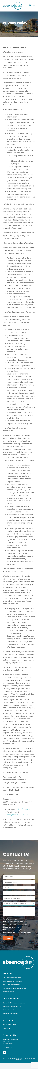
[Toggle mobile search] (30, 5)
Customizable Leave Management (18, 933)
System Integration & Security (13, 1010)
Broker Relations (8, 992)
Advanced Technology (10, 1013)
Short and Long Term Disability (16, 924)
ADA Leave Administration (11, 985)
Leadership (6, 1028)
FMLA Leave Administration (14, 922)
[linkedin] (4, 1052)
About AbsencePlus (9, 1025)
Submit (8, 938)
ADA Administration (12, 927)
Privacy (16, 1061)
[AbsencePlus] (18, 957)
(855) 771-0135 (24, 809)
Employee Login (24, 1061)
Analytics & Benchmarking (12, 1006)
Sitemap (11, 1061)
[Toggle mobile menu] (34, 5)
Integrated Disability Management (17, 930)
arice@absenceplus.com (17, 815)
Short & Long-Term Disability (12, 981)
